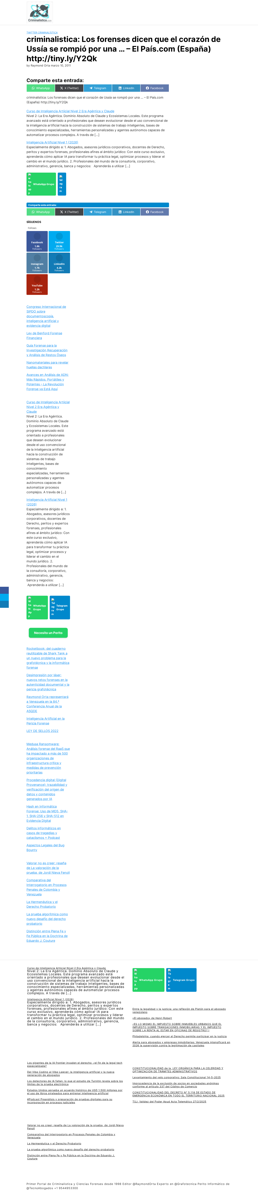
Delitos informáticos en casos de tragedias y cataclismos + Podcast (44, 833)
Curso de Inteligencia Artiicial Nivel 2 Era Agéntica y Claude (70, 111)
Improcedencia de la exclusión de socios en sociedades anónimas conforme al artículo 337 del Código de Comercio (176, 1085)
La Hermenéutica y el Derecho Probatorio (54, 1143)
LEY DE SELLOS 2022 (42, 731)
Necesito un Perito (48, 633)
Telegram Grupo (62, 607)
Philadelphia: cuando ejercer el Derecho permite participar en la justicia (180, 1036)
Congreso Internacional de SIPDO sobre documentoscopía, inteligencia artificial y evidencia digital (46, 316)
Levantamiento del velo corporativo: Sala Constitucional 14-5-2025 (177, 1077)
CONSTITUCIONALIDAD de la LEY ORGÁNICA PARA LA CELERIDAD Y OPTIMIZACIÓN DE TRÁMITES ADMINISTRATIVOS (178, 1070)
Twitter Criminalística (42, 32)
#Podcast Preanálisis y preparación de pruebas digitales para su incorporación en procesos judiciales (69, 1101)
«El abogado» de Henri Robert (152, 1018)
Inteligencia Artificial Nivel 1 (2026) (52, 142)
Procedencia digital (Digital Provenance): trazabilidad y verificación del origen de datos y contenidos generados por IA (47, 789)
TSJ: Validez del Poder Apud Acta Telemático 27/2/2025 (169, 1101)
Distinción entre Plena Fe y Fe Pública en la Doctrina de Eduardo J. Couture (47, 935)
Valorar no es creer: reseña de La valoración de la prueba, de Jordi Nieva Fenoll (48, 867)
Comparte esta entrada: (42, 204)
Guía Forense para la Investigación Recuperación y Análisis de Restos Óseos (47, 350)
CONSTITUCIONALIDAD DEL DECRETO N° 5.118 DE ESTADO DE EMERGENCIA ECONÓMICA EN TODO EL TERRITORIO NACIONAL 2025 (179, 1094)
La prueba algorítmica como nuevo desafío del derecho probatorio (47, 918)
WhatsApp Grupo (43, 184)
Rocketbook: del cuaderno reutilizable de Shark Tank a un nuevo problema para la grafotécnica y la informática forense (48, 658)
